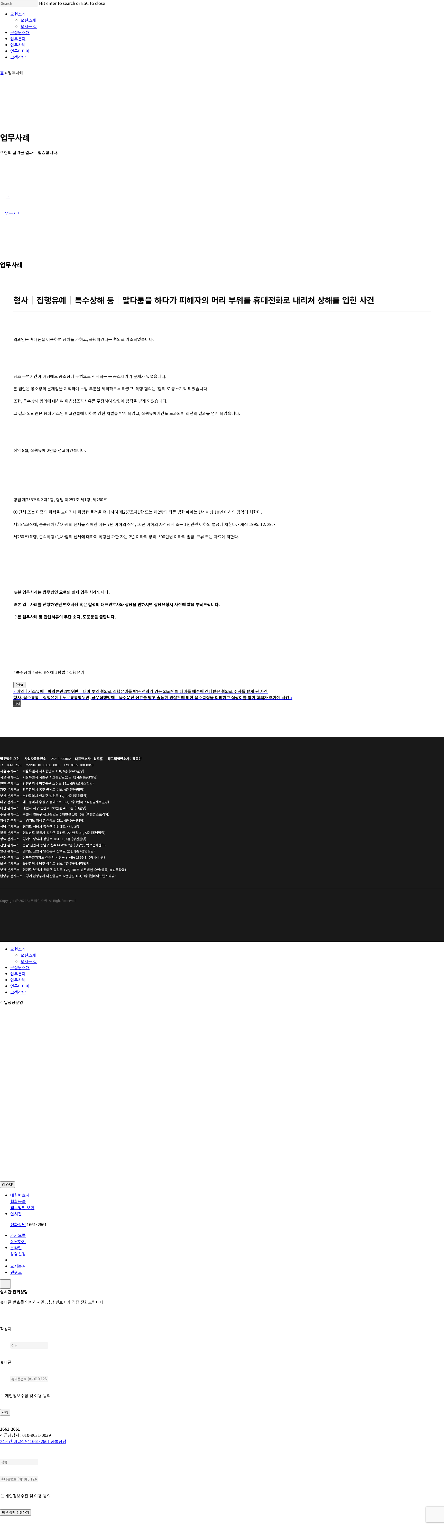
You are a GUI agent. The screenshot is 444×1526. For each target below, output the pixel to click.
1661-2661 (25, 1441)
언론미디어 (20, 986)
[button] (8, 196)
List (17, 703)
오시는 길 (29, 961)
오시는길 (18, 1266)
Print (19, 684)
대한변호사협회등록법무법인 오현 (22, 1201)
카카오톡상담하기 (18, 1238)
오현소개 (18, 949)
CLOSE (7, 1184)
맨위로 (16, 1272)
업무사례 (18, 980)
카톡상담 (58, 1441)
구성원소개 (20, 967)
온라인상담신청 (18, 1250)
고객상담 (18, 992)
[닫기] (5, 1284)
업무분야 (18, 973)
